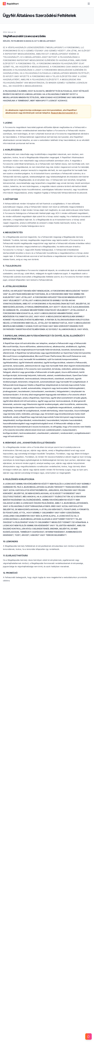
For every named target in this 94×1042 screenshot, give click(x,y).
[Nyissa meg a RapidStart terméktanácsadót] (88, 1036)
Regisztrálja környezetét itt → (64, 113)
